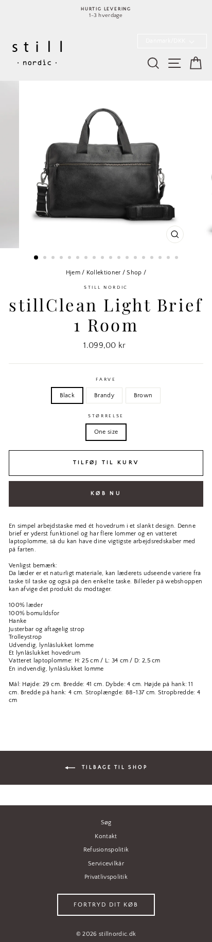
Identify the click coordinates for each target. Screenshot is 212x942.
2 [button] (45, 258)
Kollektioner (103, 272)
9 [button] (103, 258)
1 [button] (36, 258)
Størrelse (106, 415)
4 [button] (62, 258)
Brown (143, 395)
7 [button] (87, 258)
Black (67, 395)
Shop (134, 272)
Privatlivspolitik (106, 877)
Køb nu (106, 493)
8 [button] (95, 258)
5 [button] (70, 258)
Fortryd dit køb (106, 904)
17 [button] (169, 258)
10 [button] (111, 258)
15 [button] (152, 258)
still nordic (106, 287)
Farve (106, 379)
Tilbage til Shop (113, 767)
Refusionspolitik (106, 849)
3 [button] (54, 258)
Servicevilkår (106, 863)
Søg (106, 822)
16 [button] (161, 258)
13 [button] (136, 258)
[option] (106, 12)
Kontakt (106, 836)
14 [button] (144, 258)
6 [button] (78, 258)
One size (106, 432)
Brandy (104, 395)
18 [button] (177, 258)
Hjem (73, 272)
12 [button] (128, 258)
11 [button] (119, 258)
